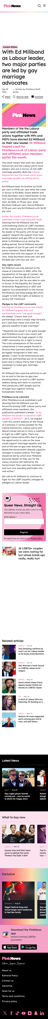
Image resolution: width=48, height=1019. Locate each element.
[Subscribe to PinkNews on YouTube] (23, 1014)
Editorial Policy (10, 975)
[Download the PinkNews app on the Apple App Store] (10, 947)
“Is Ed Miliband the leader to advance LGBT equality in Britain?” (22, 415)
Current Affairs (10, 47)
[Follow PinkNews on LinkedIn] (42, 1014)
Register (24, 532)
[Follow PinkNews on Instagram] (30, 1014)
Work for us (8, 991)
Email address (13, 517)
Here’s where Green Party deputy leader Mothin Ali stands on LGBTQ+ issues (30, 685)
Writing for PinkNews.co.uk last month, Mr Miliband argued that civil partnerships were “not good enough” (22, 310)
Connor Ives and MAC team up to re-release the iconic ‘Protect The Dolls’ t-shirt (17, 853)
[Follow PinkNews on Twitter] (5, 1014)
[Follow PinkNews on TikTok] (17, 1014)
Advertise (7, 985)
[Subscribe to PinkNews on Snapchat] (36, 1014)
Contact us (7, 980)
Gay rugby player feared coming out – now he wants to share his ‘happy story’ (17, 796)
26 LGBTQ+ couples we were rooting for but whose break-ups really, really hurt (31, 553)
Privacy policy (9, 1001)
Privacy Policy (36, 538)
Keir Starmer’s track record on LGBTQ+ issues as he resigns (31, 668)
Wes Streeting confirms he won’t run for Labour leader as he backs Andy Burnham (31, 651)
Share (7, 97)
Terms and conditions (13, 996)
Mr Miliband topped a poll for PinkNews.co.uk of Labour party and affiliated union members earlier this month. (24, 150)
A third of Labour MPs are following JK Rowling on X (30, 700)
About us (6, 970)
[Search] (39, 5)
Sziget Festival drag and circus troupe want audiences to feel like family (18, 910)
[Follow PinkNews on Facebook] (11, 1014)
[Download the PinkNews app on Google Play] (28, 947)
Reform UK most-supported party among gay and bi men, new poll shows (31, 719)
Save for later (22, 97)
